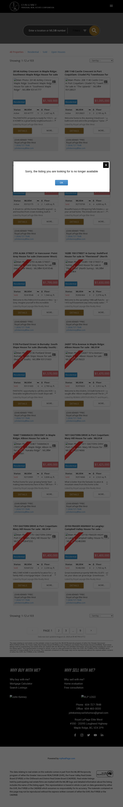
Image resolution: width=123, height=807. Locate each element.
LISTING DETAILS (22, 131)
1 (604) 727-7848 (22, 145)
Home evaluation (73, 683)
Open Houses (58, 51)
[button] (75, 735)
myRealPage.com (67, 758)
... (73, 630)
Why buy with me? (20, 679)
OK (61, 182)
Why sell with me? (74, 679)
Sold (45, 51)
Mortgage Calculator (21, 683)
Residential (33, 51)
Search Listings (18, 687)
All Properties (17, 51)
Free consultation (73, 687)
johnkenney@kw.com (24, 148)
